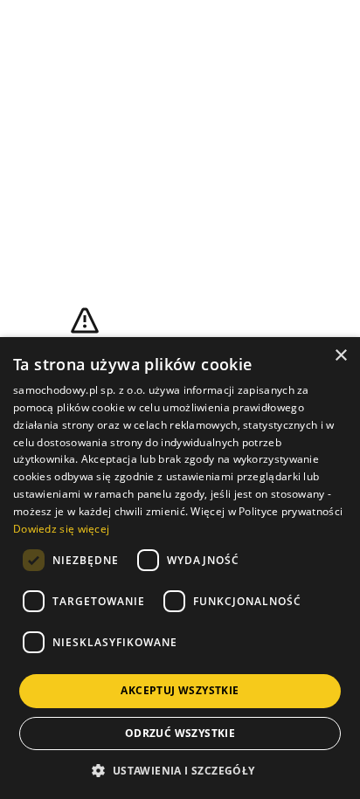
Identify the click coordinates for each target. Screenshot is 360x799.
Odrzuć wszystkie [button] (180, 733)
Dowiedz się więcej (61, 528)
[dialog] (180, 568)
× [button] (340, 355)
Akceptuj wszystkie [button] (180, 690)
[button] (179, 770)
